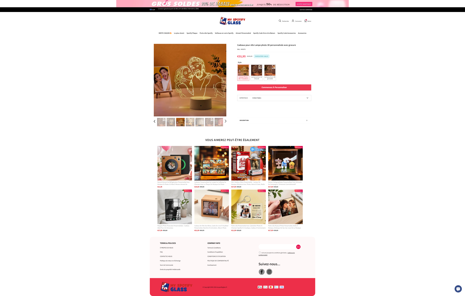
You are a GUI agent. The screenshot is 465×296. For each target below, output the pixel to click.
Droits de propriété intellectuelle (170, 269)
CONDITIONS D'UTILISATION (216, 256)
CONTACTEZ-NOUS (166, 256)
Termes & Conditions (214, 248)
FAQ (161, 252)
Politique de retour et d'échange (170, 261)
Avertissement (211, 265)
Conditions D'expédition (215, 252)
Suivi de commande (306, 10)
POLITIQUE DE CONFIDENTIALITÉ (218, 261)
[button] (283, 20)
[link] (264, 33)
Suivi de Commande (166, 265)
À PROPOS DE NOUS (166, 248)
